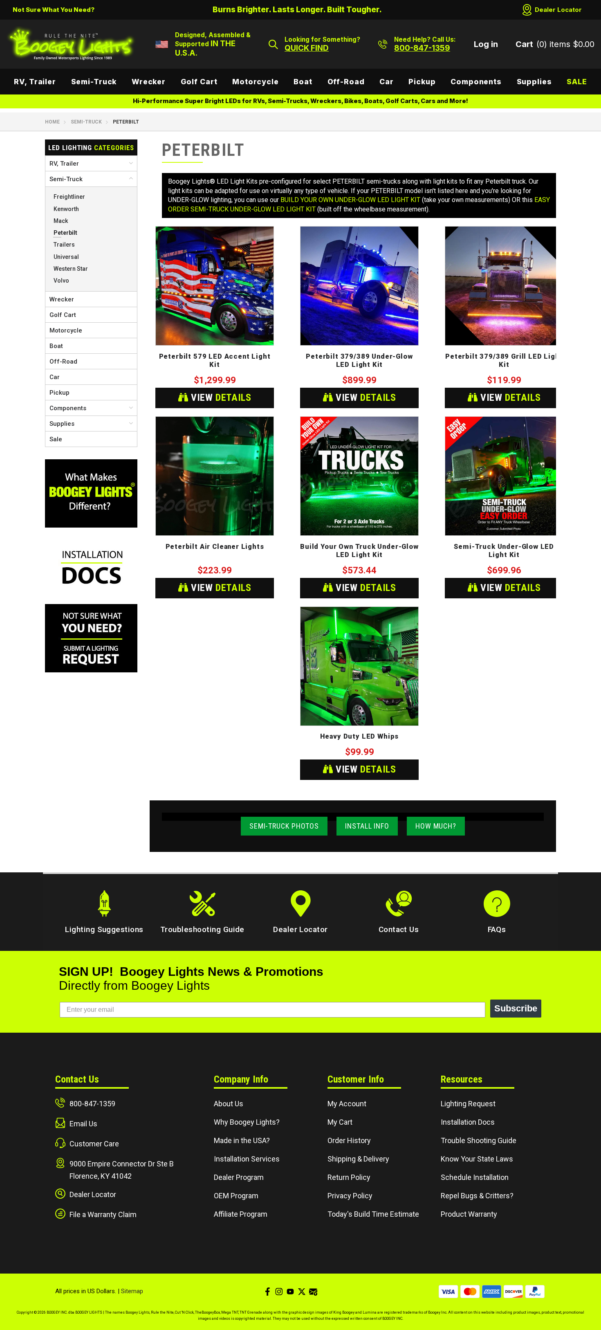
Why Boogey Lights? (247, 1122)
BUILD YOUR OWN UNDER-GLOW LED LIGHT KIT (350, 200)
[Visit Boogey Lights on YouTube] (290, 1291)
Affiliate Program (240, 1214)
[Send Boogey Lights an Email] (313, 1291)
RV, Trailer (35, 81)
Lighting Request (468, 1103)
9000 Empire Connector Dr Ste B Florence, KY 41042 (122, 1169)
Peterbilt (65, 232)
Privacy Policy (349, 1195)
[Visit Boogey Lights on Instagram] (279, 1291)
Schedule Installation (475, 1177)
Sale (577, 81)
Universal (66, 257)
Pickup (421, 81)
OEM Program (236, 1195)
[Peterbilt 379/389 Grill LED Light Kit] (504, 286)
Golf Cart (199, 81)
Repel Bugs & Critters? (477, 1195)
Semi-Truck (94, 81)
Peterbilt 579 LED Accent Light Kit (215, 361)
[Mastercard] (470, 1291)
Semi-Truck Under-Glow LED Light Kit (504, 551)
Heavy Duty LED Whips (359, 736)
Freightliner (69, 196)
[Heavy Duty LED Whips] (359, 666)
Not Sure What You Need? (53, 9)
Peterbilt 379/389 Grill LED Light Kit (504, 361)
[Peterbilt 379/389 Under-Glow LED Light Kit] (359, 286)
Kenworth (66, 209)
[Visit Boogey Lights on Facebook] (267, 1291)
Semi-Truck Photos (284, 826)
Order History (349, 1140)
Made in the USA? (242, 1140)
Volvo (61, 280)
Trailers (64, 244)
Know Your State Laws (477, 1159)
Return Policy (348, 1177)
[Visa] (448, 1291)
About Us (228, 1103)
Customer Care (94, 1143)
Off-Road (346, 81)
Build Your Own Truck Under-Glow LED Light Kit (359, 551)
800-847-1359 (92, 1103)
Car (386, 81)
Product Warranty (469, 1214)
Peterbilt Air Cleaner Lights (215, 546)
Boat (303, 81)
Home (52, 122)
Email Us (83, 1123)
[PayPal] (535, 1291)
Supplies (534, 81)
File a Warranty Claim (103, 1214)
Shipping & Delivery (358, 1159)
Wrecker (149, 81)
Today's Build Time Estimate (373, 1214)
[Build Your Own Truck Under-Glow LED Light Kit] (359, 476)
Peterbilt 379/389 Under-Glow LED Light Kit (359, 361)
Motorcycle (255, 81)
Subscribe (515, 1008)
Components (476, 81)
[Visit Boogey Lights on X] (301, 1291)
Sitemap (132, 1291)
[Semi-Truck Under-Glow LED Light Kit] (504, 476)
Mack (61, 221)
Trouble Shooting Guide (478, 1140)
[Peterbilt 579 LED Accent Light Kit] (215, 286)
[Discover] (513, 1291)
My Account (346, 1103)
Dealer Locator (558, 9)
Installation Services (247, 1159)
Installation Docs (468, 1122)
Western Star (71, 268)
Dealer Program (239, 1177)
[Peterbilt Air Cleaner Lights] (215, 476)
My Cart (339, 1122)
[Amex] (492, 1291)
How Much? (435, 826)
